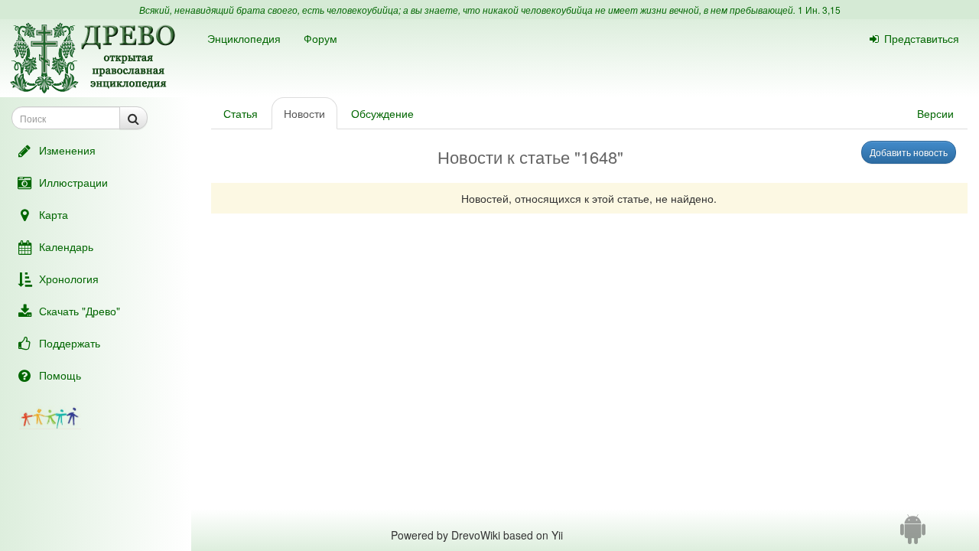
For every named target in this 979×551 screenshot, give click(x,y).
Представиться (921, 38)
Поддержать (69, 342)
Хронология (69, 278)
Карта (53, 214)
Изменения (67, 150)
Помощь (60, 375)
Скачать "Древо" (79, 310)
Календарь (66, 246)
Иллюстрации (73, 182)
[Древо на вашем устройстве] (912, 535)
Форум (320, 38)
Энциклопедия (244, 38)
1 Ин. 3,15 (819, 9)
